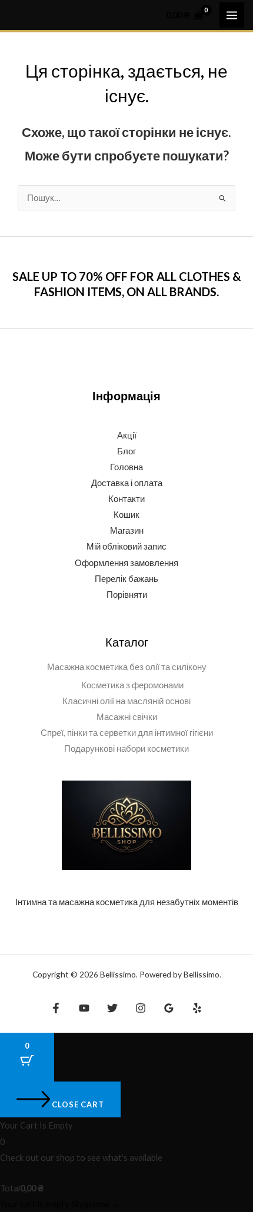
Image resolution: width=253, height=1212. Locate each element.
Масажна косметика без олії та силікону (127, 667)
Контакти (126, 499)
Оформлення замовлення (126, 563)
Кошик (126, 515)
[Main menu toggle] (231, 14)
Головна (126, 467)
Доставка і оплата (126, 483)
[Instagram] (140, 1008)
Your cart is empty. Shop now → (60, 1204)
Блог (126, 451)
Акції (127, 435)
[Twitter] (112, 1008)
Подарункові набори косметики (126, 749)
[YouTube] (84, 1008)
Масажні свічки (126, 717)
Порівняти (126, 595)
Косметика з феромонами (132, 685)
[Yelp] (197, 1008)
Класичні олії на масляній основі (126, 701)
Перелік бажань (126, 579)
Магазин (127, 530)
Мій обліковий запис (126, 546)
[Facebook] (56, 1008)
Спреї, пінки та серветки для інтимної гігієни (127, 733)
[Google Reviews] (169, 1008)
